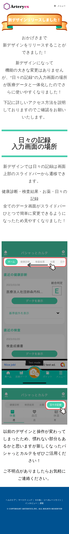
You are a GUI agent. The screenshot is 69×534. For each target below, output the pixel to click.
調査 (42, 503)
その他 (38, 500)
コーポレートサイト (52, 500)
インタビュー (31, 503)
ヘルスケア (11, 500)
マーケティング (25, 500)
